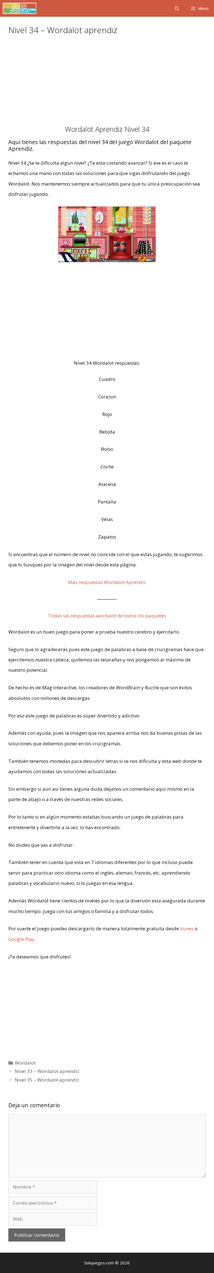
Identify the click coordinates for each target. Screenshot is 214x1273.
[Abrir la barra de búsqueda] (176, 8)
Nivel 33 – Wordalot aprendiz (47, 1071)
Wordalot (25, 1063)
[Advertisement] (107, 84)
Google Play (21, 939)
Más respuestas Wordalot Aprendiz (107, 582)
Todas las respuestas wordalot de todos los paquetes (107, 615)
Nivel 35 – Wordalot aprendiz (47, 1080)
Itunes (187, 928)
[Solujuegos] (19, 8)
